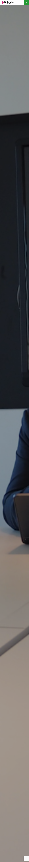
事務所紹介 (14, 436)
